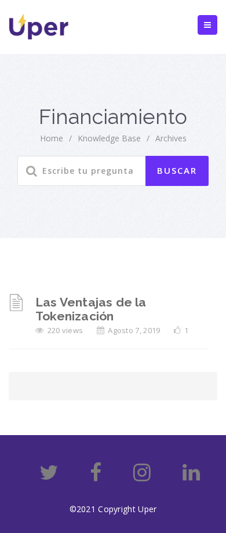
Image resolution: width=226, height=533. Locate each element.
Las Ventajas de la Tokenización (91, 309)
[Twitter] (49, 476)
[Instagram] (142, 476)
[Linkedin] (191, 476)
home (51, 138)
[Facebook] (95, 476)
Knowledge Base (109, 138)
